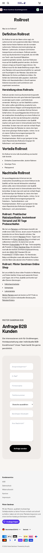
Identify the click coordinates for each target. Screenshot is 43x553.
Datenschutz (6, 486)
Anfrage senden (20, 448)
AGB (3, 482)
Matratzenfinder (11, 217)
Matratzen (14, 229)
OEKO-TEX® (14, 252)
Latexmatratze (10, 291)
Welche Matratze (8, 295)
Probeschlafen (15, 244)
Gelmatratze (9, 288)
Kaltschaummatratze (12, 284)
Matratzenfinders (8, 300)
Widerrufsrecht (7, 489)
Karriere (5, 493)
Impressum (6, 497)
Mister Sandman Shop (21, 239)
